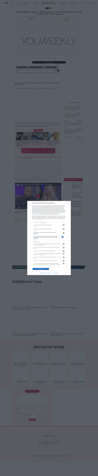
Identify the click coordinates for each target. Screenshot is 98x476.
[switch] (63, 225)
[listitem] (49, 222)
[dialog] (49, 238)
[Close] (69, 203)
